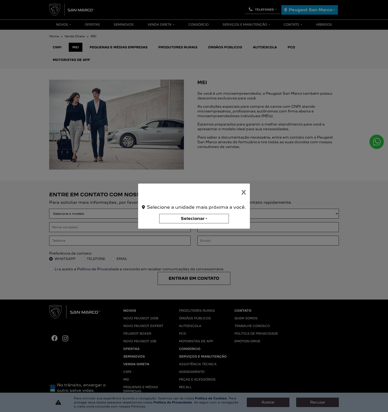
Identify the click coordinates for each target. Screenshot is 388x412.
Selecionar (193, 218)
